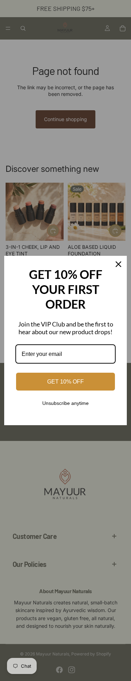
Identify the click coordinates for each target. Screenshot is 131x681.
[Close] (118, 264)
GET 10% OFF (65, 382)
